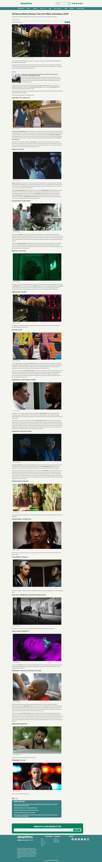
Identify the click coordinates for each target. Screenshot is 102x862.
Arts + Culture (57, 8)
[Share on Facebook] (65, 22)
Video (50, 8)
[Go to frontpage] (26, 3)
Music (35, 8)
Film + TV (42, 8)
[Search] (69, 3)
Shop (66, 8)
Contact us (55, 838)
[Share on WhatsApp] (69, 22)
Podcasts (72, 8)
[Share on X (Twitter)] (67, 22)
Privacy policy (56, 839)
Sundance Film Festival (21, 61)
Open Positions (56, 842)
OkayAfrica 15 (21, 8)
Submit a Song (56, 841)
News (28, 8)
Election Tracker (80, 8)
